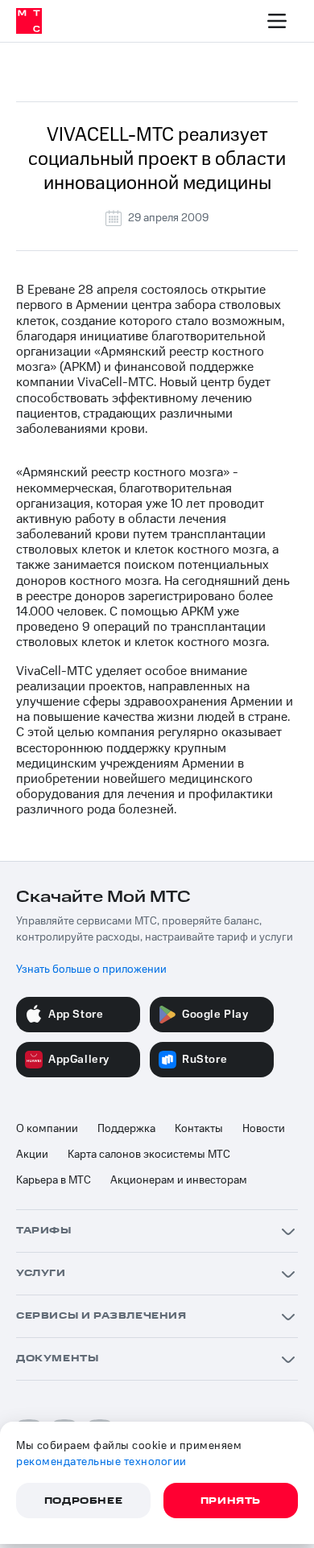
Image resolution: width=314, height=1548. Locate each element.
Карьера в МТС (53, 1180)
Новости (263, 1129)
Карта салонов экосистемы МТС (149, 1155)
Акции (32, 1155)
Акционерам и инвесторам (178, 1180)
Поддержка (126, 1129)
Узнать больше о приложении (91, 969)
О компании (47, 1129)
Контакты (199, 1129)
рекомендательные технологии (101, 1462)
